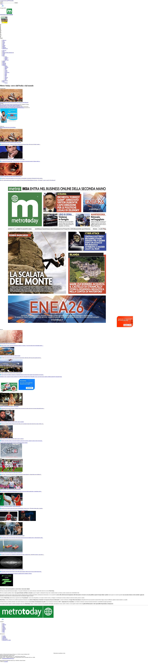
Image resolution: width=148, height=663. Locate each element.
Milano (3, 629)
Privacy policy (5, 638)
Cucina (6, 70)
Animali (3, 45)
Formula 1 (6, 57)
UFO (6, 69)
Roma (3, 630)
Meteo (2, 3)
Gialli (6, 78)
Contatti (3, 635)
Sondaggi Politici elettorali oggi (8, 52)
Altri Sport (6, 59)
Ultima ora (4, 40)
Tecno (6, 73)
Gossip (3, 42)
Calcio (6, 56)
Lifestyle (6, 77)
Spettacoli (4, 47)
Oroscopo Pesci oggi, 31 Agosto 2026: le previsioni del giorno (11, 106)
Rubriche (4, 65)
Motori (3, 46)
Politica (6, 66)
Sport (3, 44)
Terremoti (6, 67)
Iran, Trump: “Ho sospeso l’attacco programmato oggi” (10, 104)
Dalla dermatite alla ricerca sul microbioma (8, 127)
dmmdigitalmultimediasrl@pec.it (8, 658)
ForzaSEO (6, 661)
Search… (1, 2)
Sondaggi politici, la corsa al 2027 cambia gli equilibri (10, 105)
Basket (6, 58)
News (3, 41)
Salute (6, 74)
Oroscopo (4, 628)
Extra (3, 81)
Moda (6, 75)
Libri (5, 79)
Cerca (2, 1)
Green (3, 43)
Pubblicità (4, 637)
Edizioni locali (5, 48)
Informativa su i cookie (6, 640)
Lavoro (6, 71)
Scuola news (7, 72)
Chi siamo (4, 636)
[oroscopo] (74, 31)
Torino (3, 631)
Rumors (6, 82)
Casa (5, 76)
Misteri (6, 68)
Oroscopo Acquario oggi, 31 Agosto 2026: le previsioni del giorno (12, 107)
